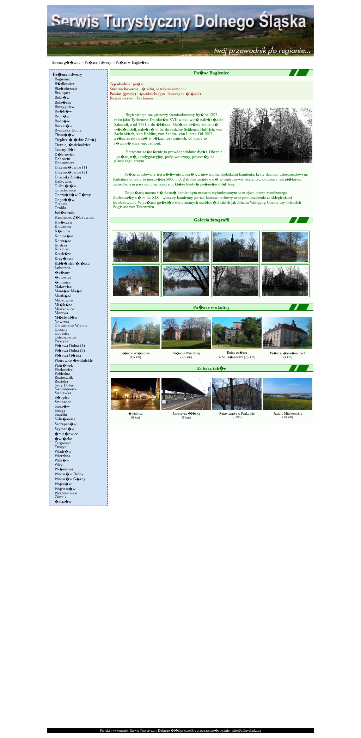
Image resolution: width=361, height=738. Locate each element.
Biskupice (63, 93)
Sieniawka (63, 393)
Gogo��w (64, 200)
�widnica (135, 413)
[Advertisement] (77, 613)
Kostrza (61, 245)
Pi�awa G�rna (68, 356)
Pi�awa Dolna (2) (70, 351)
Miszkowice (64, 309)
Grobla (60, 208)
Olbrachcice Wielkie (71, 326)
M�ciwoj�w (66, 317)
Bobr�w (62, 97)
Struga (60, 411)
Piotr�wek (64, 365)
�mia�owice (66, 434)
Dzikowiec (63, 181)
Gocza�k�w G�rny (73, 195)
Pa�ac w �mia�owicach (288, 353)
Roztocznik (64, 377)
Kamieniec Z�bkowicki (74, 217)
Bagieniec (63, 79)
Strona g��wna (66, 63)
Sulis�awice (65, 419)
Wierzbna (62, 456)
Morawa (61, 313)
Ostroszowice (65, 337)
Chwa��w (64, 135)
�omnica (63, 282)
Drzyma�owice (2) (71, 172)
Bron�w (62, 116)
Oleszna (61, 329)
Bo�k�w (63, 111)
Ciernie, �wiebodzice (73, 145)
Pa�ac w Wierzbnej (186, 353)
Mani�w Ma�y (68, 291)
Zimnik (61, 497)
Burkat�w (63, 126)
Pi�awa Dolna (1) (70, 346)
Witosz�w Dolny (69, 474)
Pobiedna (62, 374)
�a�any (62, 272)
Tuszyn (61, 447)
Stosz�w (62, 406)
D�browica (64, 155)
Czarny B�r (65, 150)
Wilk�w (62, 460)
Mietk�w (63, 296)
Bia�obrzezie (66, 89)
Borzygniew (64, 107)
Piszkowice (64, 370)
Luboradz (63, 268)
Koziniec (62, 249)
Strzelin (61, 414)
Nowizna (62, 322)
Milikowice (64, 300)
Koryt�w (63, 241)
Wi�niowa (64, 469)
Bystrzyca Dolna (68, 130)
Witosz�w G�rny (70, 479)
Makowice (63, 286)
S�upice (62, 398)
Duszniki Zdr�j (68, 177)
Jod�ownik (64, 212)
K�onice (62, 231)
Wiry (59, 464)
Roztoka (61, 381)
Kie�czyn (63, 222)
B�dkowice (65, 84)
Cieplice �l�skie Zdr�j (75, 140)
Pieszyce (61, 341)
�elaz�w (63, 502)
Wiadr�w (63, 451)
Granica (61, 204)
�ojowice (63, 277)
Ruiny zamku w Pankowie (237, 413)
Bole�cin (63, 102)
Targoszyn (63, 443)
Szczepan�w (66, 424)
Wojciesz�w (65, 489)
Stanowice (63, 402)
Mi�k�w (63, 305)
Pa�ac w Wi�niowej (136, 353)
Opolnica (62, 333)
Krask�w (63, 254)
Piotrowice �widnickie (74, 360)
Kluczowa (63, 226)
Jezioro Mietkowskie (288, 413)
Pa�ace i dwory (98, 63)
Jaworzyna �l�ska (186, 413)
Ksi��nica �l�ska (72, 264)
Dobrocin (62, 159)
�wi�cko (63, 439)
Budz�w (62, 121)
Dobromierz (64, 163)
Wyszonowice (66, 493)
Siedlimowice (66, 389)
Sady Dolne (64, 385)
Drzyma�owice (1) (71, 167)
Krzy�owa (64, 259)
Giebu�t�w (65, 186)
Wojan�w (63, 484)
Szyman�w (64, 429)
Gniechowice (65, 190)
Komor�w (64, 236)
